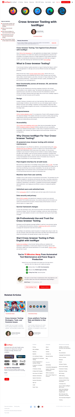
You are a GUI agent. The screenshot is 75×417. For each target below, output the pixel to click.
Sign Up (58, 2)
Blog (47, 358)
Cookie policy (7, 408)
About (47, 347)
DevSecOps (48, 364)
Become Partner (49, 356)
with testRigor (47, 59)
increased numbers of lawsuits (27, 127)
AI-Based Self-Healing (37, 371)
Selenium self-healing (63, 378)
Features (26, 2)
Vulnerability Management (51, 367)
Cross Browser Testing (37, 36)
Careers (47, 351)
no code (50, 164)
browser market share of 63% (37, 73)
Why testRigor (36, 349)
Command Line (62, 383)
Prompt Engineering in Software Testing (37, 362)
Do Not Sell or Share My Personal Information (13, 410)
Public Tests (35, 387)
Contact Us (48, 353)
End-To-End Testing (63, 366)
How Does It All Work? (37, 373)
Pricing (34, 347)
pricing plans (23, 192)
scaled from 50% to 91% (44, 226)
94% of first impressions (26, 53)
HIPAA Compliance (50, 372)
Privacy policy (17, 406)
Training (60, 399)
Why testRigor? (13, 2)
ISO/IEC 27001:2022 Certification (50, 370)
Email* (5, 372)
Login (53, 2)
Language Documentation (64, 355)
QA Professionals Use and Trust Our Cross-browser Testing (8, 36)
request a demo (52, 247)
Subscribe (54, 42)
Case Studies (48, 2)
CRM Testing (62, 375)
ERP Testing (61, 373)
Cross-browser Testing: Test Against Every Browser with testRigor (8, 25)
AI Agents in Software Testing (37, 366)
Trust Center (6, 412)
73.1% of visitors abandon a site (24, 114)
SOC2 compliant (24, 198)
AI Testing (20, 2)
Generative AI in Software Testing (38, 359)
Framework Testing (63, 368)
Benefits (34, 353)
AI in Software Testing (37, 356)
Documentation (62, 352)
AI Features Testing (37, 368)
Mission (47, 349)
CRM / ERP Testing (39, 2)
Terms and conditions (8, 406)
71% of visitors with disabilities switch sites (27, 125)
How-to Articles (62, 357)
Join (7, 379)
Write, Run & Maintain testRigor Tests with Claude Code (63, 390)
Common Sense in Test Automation (64, 381)
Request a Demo (65, 2)
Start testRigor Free (31, 287)
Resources (31, 2)
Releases (61, 359)
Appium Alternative (37, 378)
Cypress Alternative (37, 380)
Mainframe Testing (63, 371)
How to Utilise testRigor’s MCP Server (64, 386)
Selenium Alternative (37, 375)
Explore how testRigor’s (22, 244)
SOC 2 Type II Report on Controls (51, 375)
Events (60, 361)
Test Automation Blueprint (64, 397)
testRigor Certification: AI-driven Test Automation (64, 347)
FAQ (60, 350)
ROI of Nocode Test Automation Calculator (64, 394)
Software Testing (62, 364)
